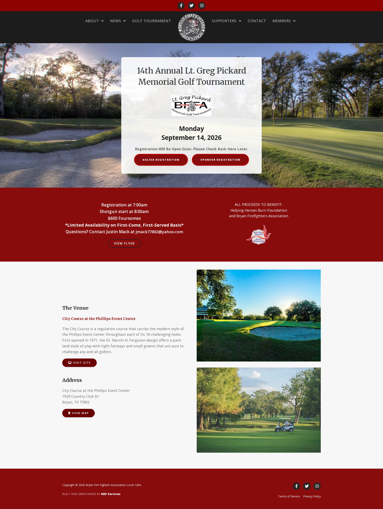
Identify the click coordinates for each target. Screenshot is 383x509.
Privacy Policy (312, 496)
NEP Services (110, 494)
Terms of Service (289, 496)
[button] (94, 20)
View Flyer (124, 243)
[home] (191, 27)
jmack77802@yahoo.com (159, 231)
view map (78, 413)
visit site (79, 363)
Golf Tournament (151, 20)
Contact (257, 20)
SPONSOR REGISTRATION (220, 159)
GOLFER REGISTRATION (161, 159)
